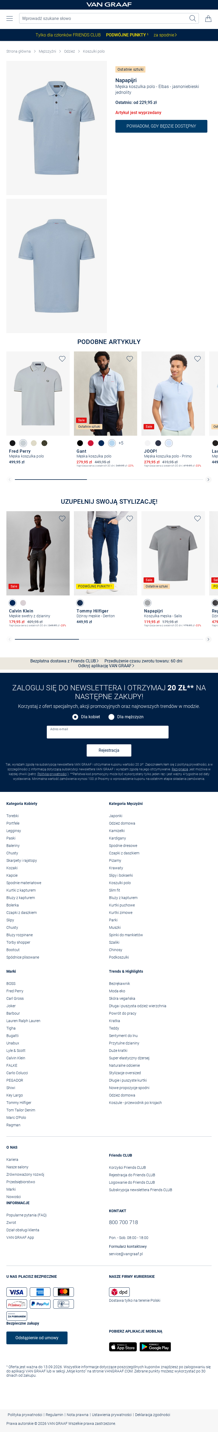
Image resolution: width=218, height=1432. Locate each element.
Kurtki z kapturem (21, 890)
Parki (113, 920)
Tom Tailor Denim (20, 1110)
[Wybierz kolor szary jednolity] (148, 603)
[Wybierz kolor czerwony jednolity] (91, 443)
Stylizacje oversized (125, 1073)
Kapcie (12, 875)
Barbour (13, 1013)
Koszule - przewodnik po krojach (135, 1103)
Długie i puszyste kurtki (128, 1080)
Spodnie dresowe (123, 845)
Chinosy (115, 950)
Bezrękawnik (119, 983)
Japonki (115, 816)
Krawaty (116, 868)
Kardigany (117, 838)
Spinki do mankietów (126, 935)
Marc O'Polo (16, 1117)
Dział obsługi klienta (22, 1230)
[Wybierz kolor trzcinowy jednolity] (44, 443)
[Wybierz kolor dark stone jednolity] (80, 603)
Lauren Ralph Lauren (23, 1021)
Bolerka (12, 905)
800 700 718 (123, 1222)
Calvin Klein (15, 1058)
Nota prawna (78, 1415)
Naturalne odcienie (124, 1065)
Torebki (12, 816)
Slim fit (114, 890)
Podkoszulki (119, 957)
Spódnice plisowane (22, 957)
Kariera (12, 1159)
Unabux (12, 1043)
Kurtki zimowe (120, 912)
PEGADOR (14, 1080)
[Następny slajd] (208, 479)
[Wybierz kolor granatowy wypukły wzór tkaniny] (12, 603)
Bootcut (13, 950)
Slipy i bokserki (121, 875)
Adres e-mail (59, 729)
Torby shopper (18, 942)
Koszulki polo (94, 51)
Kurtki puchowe (122, 905)
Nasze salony (17, 1167)
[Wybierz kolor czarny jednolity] (12, 443)
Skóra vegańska (122, 998)
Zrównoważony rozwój (25, 1174)
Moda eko (117, 991)
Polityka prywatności (52, 774)
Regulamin (54, 1415)
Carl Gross (15, 998)
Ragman (13, 1125)
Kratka (114, 1021)
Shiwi (10, 1088)
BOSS (10, 983)
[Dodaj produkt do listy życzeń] (62, 358)
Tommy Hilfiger (18, 1103)
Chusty (12, 853)
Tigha (11, 1028)
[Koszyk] (208, 18)
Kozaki (12, 868)
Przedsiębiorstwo (20, 1182)
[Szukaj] (193, 18)
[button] (9, 18)
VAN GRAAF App (20, 1237)
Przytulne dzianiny (124, 1043)
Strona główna (18, 51)
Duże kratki (118, 1050)
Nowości (13, 1197)
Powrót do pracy (122, 1013)
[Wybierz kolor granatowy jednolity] (101, 443)
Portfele (12, 823)
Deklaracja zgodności (152, 1415)
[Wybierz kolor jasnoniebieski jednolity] (23, 443)
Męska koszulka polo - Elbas (142, 86)
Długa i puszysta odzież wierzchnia (137, 1006)
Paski (10, 838)
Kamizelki (117, 831)
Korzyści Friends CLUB (127, 1167)
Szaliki (114, 942)
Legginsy (13, 831)
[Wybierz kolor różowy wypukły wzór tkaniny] (23, 603)
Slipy (10, 920)
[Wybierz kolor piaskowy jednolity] (34, 443)
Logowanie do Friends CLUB (132, 1182)
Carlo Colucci (17, 1073)
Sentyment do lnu (123, 1036)
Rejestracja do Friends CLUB (132, 1175)
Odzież (69, 51)
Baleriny (13, 845)
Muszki (115, 927)
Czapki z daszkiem (21, 912)
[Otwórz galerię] (56, 128)
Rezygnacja (180, 769)
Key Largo (14, 1095)
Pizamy (115, 860)
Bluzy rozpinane (19, 935)
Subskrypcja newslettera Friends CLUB (140, 1190)
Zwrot (11, 1222)
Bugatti (12, 1036)
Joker (11, 1006)
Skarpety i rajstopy (21, 860)
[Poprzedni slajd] (9, 479)
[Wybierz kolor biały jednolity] (148, 443)
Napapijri (126, 80)
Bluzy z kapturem (20, 898)
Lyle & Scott (16, 1050)
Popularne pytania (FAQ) (26, 1215)
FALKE (11, 1065)
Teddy (114, 1028)
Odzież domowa (122, 823)
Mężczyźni (47, 51)
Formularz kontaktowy (128, 1246)
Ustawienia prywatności (112, 1415)
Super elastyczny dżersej (129, 1058)
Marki (11, 1189)
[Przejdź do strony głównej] (109, 4)
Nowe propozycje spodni (129, 1088)
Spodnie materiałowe (23, 883)
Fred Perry (14, 991)
